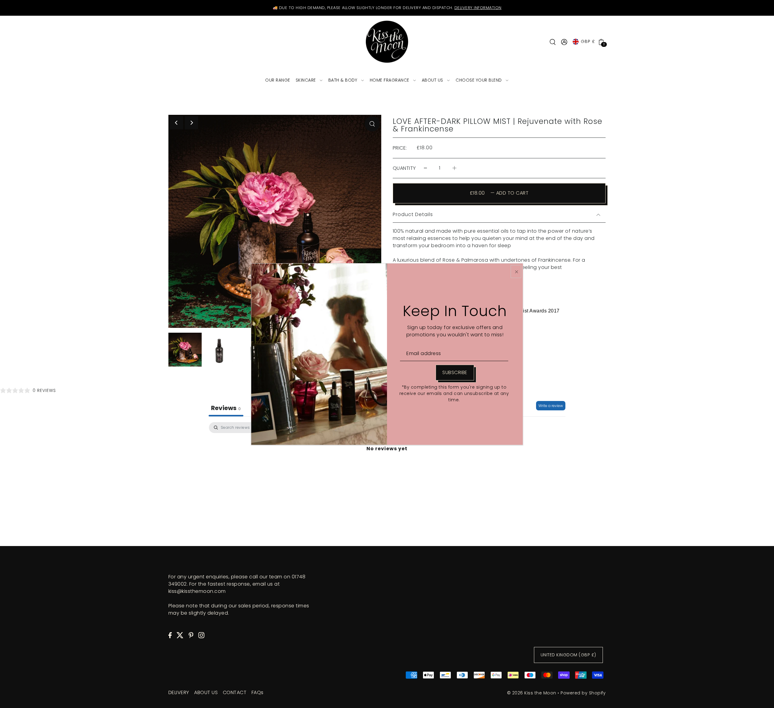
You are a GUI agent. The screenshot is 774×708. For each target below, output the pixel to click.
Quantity (404, 168)
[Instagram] (201, 634)
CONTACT (235, 692)
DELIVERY (178, 692)
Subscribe (454, 372)
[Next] (191, 122)
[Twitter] (180, 634)
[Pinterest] (191, 634)
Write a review (550, 405)
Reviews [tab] (226, 408)
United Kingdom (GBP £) (568, 655)
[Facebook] (170, 634)
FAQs (258, 692)
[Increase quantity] (454, 168)
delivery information (478, 8)
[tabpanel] (387, 469)
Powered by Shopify (583, 693)
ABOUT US (206, 692)
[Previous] (176, 122)
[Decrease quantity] (425, 168)
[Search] (553, 42)
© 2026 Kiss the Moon (531, 693)
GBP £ (588, 41)
